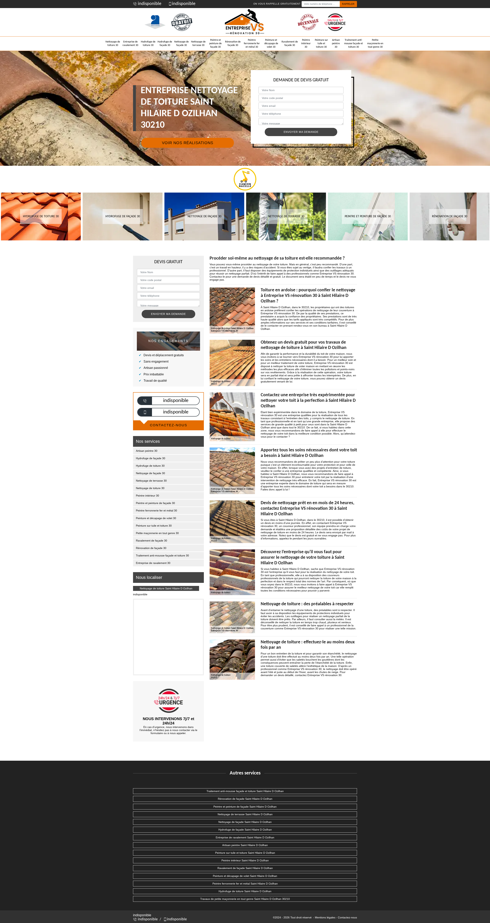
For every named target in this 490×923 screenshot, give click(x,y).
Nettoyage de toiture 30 (112, 43)
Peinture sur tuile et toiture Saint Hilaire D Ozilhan (245, 852)
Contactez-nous (347, 917)
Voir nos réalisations (187, 143)
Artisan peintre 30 (336, 43)
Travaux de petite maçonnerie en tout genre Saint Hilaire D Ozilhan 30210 (245, 898)
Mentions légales (325, 917)
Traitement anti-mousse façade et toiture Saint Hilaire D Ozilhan (245, 791)
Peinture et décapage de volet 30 (271, 43)
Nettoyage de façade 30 (181, 43)
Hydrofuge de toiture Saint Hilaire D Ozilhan (245, 891)
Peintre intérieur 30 (306, 43)
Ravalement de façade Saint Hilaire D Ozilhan (245, 868)
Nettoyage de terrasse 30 (198, 43)
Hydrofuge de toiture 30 (148, 43)
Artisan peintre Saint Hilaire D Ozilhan (245, 845)
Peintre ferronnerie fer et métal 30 (252, 43)
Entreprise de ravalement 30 (130, 43)
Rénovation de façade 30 (233, 43)
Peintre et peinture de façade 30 (215, 43)
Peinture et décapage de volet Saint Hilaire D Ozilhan (245, 875)
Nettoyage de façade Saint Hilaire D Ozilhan (245, 821)
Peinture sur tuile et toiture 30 (321, 43)
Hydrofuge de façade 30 (165, 43)
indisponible (149, 4)
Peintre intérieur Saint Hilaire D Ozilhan (245, 860)
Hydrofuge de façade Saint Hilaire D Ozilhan (245, 829)
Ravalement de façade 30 (290, 43)
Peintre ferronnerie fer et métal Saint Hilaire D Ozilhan (245, 883)
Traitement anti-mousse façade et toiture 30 (353, 43)
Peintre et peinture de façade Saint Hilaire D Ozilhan (245, 806)
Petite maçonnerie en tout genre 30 (375, 43)
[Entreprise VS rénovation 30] (245, 22)
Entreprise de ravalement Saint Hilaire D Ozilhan (245, 837)
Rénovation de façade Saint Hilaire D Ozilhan (245, 798)
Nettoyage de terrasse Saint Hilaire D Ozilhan (245, 814)
